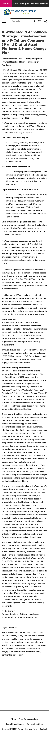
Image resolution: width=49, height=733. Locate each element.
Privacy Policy (31, 729)
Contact (43, 729)
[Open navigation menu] (4, 21)
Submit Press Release (15, 724)
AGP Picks (6, 4)
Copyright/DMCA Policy (12, 729)
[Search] (34, 21)
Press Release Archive (28, 719)
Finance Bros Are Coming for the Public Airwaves (25, 4)
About (13, 719)
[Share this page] (45, 21)
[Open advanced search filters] (39, 21)
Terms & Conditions (35, 724)
